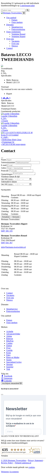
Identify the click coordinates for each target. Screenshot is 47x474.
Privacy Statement (35, 460)
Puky (8, 355)
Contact (9, 48)
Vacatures (15, 41)
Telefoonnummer (8, 162)
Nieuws (14, 46)
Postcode (4, 171)
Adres (3, 168)
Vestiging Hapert (18, 36)
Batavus (9, 338)
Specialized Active (14, 362)
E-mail (4, 165)
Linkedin (8, 381)
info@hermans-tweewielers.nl (13, 247)
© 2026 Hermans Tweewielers (13, 460)
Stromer (9, 364)
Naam (3, 160)
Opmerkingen (6, 174)
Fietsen (14, 20)
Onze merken (17, 22)
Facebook (8, 376)
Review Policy (7, 463)
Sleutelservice (17, 27)
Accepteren (14, 472)
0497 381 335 (7, 231)
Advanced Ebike (13, 334)
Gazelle (9, 350)
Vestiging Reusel (18, 34)
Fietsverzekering (18, 29)
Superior (9, 367)
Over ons (15, 43)
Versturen (15, 217)
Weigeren (5, 472)
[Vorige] (3, 98)
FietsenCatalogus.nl (23, 463)
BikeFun (9, 341)
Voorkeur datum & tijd (10, 176)
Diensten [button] (10, 25)
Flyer (8, 348)
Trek (8, 369)
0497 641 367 (7, 243)
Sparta (8, 360)
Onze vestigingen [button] (13, 32)
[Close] (2, 394)
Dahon (9, 346)
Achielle (9, 331)
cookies (31, 467)
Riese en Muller (12, 357)
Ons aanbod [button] (11, 17)
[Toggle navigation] (24, 13)
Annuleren (6, 217)
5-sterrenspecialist (27, 5)
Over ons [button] (10, 39)
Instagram (8, 378)
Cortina (9, 343)
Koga (8, 353)
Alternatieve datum (9, 182)
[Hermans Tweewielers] (11, 13)
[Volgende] (8, 98)
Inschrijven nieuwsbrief (11, 383)
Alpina (9, 336)
